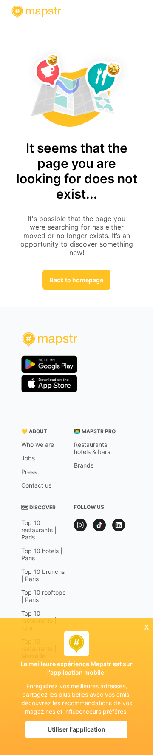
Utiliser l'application (76, 729)
